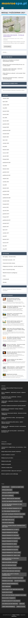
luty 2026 (5, 117)
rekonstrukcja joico (20, 580)
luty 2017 (5, 245)
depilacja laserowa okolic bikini (10, 492)
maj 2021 (5, 185)
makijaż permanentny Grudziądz (10, 535)
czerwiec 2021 (6, 181)
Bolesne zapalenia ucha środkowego (9, 474)
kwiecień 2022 (6, 168)
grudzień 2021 (6, 172)
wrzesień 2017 (6, 223)
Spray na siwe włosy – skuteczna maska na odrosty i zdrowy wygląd (16, 345)
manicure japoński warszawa (9, 562)
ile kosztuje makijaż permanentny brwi (12, 501)
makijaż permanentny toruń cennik (11, 552)
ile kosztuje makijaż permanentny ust (11, 508)
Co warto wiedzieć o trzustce (8, 454)
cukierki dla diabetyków (17, 487)
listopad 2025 (6, 127)
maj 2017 (5, 236)
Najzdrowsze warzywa (12, 374)
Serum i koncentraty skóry (9, 269)
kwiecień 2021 (6, 188)
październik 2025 (6, 130)
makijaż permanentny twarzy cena (11, 555)
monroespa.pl (11, 38)
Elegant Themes (15, 614)
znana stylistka (21, 606)
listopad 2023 (6, 159)
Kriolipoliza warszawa (8, 522)
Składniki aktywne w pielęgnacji (10, 272)
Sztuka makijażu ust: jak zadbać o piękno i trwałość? (15, 360)
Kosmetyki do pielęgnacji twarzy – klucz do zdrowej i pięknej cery (16, 306)
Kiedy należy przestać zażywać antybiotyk (11, 451)
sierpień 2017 (6, 226)
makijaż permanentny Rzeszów (10, 549)
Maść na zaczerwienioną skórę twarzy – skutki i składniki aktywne (12, 422)
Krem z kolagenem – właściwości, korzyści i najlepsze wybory (13, 393)
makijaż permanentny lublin (9, 544)
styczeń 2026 (6, 120)
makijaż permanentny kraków (9, 541)
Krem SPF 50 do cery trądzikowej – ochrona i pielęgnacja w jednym (11, 397)
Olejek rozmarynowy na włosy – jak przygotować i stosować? (12, 418)
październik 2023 (6, 162)
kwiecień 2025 (6, 149)
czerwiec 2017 (6, 233)
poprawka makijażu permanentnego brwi (12, 578)
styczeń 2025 (6, 156)
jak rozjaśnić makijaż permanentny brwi (12, 516)
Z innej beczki (6, 279)
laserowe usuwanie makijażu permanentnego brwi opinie (13, 526)
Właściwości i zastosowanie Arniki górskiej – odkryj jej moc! (14, 314)
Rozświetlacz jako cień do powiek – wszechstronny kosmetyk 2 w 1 (12, 431)
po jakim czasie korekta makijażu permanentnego (10, 574)
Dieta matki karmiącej (7, 495)
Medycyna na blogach (6, 443)
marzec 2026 (5, 114)
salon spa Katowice (7, 592)
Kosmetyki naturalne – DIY (9, 259)
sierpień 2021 (6, 178)
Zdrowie (4, 282)
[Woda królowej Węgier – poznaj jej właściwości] (14, 24)
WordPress (14, 616)
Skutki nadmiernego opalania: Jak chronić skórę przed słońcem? (14, 321)
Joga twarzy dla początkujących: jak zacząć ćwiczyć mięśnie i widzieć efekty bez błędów (16, 329)
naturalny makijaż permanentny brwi (11, 568)
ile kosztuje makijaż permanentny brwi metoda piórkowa (12, 505)
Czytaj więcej (7, 46)
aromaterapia (5, 487)
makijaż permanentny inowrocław (11, 538)
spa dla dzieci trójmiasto (8, 598)
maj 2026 (5, 108)
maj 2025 (5, 146)
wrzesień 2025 (6, 133)
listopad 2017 (6, 217)
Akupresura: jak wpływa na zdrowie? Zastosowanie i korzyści (11, 60)
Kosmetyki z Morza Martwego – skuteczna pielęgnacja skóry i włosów (12, 69)
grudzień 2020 (6, 191)
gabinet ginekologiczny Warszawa (11, 498)
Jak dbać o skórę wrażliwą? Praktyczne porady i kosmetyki (12, 388)
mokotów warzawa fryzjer (9, 565)
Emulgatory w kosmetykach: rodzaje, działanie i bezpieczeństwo (12, 409)
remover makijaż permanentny (10, 583)
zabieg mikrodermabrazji (8, 606)
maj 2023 (5, 165)
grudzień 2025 (6, 124)
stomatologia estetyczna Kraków (11, 600)
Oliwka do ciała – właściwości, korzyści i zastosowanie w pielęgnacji (13, 427)
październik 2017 (6, 220)
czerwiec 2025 (6, 143)
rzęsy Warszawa (6, 586)
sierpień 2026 (6, 98)
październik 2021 (6, 175)
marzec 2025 (5, 152)
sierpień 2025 (6, 136)
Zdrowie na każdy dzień (6, 467)
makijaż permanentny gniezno (10, 532)
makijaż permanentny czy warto (10, 529)
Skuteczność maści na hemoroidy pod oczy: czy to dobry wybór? (13, 65)
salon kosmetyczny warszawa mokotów (12, 589)
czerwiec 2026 (6, 104)
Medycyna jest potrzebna (7, 457)
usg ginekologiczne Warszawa (10, 603)
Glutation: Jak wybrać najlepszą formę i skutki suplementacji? (16, 352)
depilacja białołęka (7, 489)
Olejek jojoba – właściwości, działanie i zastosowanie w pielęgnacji (13, 402)
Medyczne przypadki (6, 464)
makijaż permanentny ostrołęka (10, 546)
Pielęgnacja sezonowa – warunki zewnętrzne (13, 266)
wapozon (22, 603)
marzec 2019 (5, 207)
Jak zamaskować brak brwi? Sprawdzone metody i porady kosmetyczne (13, 299)
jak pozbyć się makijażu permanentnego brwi (13, 514)
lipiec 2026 (5, 101)
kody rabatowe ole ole (8, 519)
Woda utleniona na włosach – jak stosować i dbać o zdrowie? (14, 74)
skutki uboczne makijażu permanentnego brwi (14, 595)
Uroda (21, 38)
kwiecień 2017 (6, 239)
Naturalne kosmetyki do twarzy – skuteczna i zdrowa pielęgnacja (13, 78)
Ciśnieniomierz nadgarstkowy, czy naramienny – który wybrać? (13, 447)
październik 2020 (6, 197)
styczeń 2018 (6, 210)
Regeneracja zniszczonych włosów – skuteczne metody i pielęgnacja (13, 413)
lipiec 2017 (5, 229)
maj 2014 (5, 249)
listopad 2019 (6, 204)
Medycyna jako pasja (6, 461)
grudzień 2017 (6, 213)
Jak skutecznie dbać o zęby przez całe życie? (11, 470)
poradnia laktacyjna (7, 580)
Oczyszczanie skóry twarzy (9, 263)
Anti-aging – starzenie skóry (9, 256)
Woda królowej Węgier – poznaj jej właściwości (13, 35)
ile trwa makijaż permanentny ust (11, 511)
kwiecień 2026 (6, 111)
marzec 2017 (5, 242)
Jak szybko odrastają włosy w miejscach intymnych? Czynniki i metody (16, 337)
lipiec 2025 (5, 140)
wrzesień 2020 (6, 201)
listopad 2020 (6, 194)
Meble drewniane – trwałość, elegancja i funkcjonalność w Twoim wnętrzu (16, 367)
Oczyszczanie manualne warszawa (11, 571)
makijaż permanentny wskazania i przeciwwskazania (10, 559)
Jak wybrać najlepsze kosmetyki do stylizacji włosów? (13, 405)
